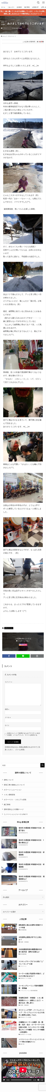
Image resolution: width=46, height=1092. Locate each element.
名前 (7, 709)
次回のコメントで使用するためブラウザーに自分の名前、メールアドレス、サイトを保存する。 (23, 734)
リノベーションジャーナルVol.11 (16, 814)
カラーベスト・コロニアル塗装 (15, 799)
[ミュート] (38, 1080)
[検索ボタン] (38, 2)
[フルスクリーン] (42, 1080)
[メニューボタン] (43, 2)
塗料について (8, 779)
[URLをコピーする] (37, 656)
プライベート (7, 28)
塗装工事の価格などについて (14, 784)
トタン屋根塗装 (9, 794)
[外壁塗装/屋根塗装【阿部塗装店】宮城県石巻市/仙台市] (4, 2)
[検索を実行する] (42, 765)
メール (8, 717)
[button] (9, 656)
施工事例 (7, 804)
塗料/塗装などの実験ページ (14, 809)
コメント (8, 682)
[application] (23, 1070)
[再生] (4, 1080)
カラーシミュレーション (13, 789)
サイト (7, 725)
